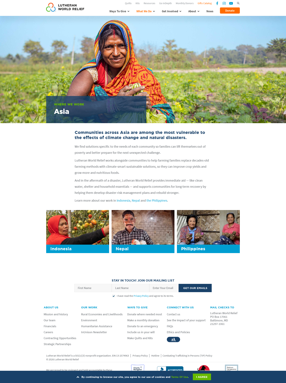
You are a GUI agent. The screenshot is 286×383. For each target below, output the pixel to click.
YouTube (231, 3)
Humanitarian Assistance (96, 326)
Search (238, 3)
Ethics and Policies (178, 332)
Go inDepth (165, 3)
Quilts (128, 3)
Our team (49, 320)
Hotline (155, 355)
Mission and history (56, 314)
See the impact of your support (186, 320)
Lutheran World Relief (58, 355)
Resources (149, 3)
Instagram (224, 3)
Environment (89, 320)
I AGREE (202, 376)
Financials (50, 326)
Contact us (173, 314)
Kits (138, 3)
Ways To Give (117, 11)
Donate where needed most (144, 314)
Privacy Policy (141, 295)
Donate (230, 10)
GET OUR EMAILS (195, 288)
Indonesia (123, 200)
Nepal (136, 200)
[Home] (65, 7)
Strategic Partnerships (57, 344)
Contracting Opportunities (60, 338)
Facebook (217, 4)
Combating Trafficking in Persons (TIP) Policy (187, 355)
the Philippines (156, 200)
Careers (48, 332)
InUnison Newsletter (94, 332)
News (209, 11)
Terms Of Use (179, 377)
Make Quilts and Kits (140, 338)
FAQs (170, 326)
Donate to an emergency (142, 326)
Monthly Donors (185, 3)
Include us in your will (141, 332)
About (192, 11)
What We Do (144, 11)
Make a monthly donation (143, 320)
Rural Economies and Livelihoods (102, 314)
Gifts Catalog (205, 3)
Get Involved (170, 11)
